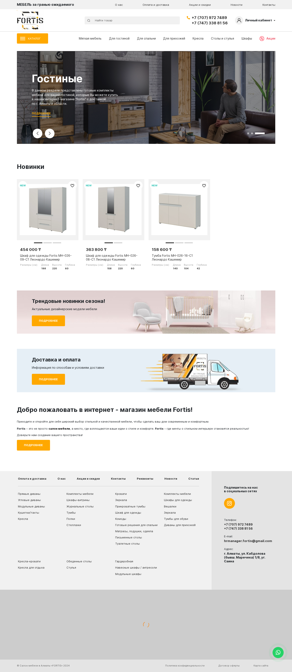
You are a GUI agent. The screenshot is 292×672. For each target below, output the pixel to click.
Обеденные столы (79, 561)
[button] (38, 242)
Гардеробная (124, 561)
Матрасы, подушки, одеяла (134, 531)
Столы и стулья (222, 38)
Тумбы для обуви (176, 518)
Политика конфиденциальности (185, 665)
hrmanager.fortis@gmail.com (248, 541)
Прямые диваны (29, 493)
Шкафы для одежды (178, 500)
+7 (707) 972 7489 (209, 17)
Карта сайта (261, 665)
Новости (236, 4)
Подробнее (41, 113)
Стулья (71, 567)
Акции (270, 38)
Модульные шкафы (128, 574)
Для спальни (146, 38)
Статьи (193, 478)
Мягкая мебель (90, 38)
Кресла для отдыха (31, 567)
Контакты (269, 4)
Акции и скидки (200, 4)
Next (50, 134)
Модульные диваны (31, 506)
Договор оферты (229, 665)
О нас (119, 4)
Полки (70, 518)
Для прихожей (174, 38)
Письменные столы (128, 537)
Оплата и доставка (156, 4)
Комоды (120, 518)
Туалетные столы (127, 543)
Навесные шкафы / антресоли (136, 567)
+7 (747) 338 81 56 (210, 23)
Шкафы (247, 38)
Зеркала (121, 500)
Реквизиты (145, 478)
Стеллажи (73, 525)
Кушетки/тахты (28, 512)
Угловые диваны (29, 500)
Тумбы (71, 512)
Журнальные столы (80, 506)
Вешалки (170, 506)
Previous (38, 134)
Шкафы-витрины (78, 500)
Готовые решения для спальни (136, 525)
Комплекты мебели (79, 493)
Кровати (121, 493)
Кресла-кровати (29, 561)
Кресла (198, 38)
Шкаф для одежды (128, 512)
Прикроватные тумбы (130, 506)
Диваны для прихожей (180, 525)
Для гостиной (119, 38)
